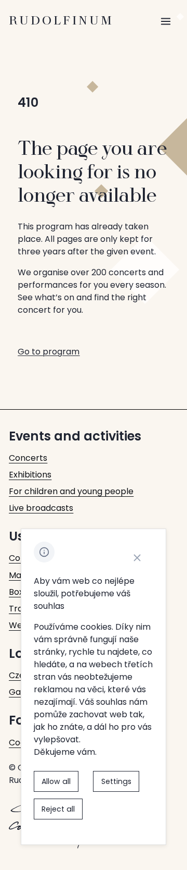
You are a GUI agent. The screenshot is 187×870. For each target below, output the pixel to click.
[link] (28, 458)
